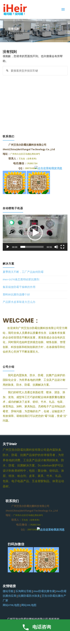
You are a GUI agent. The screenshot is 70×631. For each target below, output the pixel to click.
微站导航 (8, 591)
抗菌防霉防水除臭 (29, 596)
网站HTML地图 (11, 605)
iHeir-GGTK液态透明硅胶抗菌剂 (21, 279)
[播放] (8, 247)
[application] (35, 233)
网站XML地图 (28, 605)
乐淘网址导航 (23, 591)
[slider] (32, 247)
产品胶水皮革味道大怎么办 (19, 302)
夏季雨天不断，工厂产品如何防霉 (23, 272)
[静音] (56, 247)
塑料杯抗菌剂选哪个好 (16, 294)
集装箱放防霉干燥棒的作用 (19, 287)
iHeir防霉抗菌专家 (44, 591)
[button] (35, 232)
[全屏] (62, 247)
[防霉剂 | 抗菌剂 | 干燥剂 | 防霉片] (15, 9)
